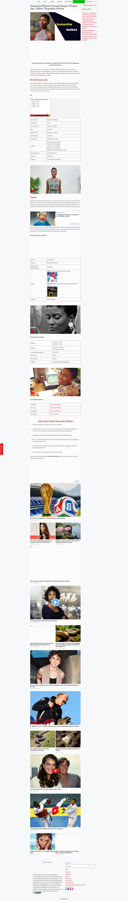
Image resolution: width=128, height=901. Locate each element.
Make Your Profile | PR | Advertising (75, 885)
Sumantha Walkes (55, 404)
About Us (67, 872)
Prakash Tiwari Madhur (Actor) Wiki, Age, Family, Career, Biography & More (89, 14)
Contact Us (89, 1)
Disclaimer (68, 880)
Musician (59, 1)
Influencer (68, 1)
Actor (44, 1)
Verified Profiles (79, 1)
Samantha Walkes (55, 411)
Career (67, 876)
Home (38, 1)
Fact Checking (69, 882)
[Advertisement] (55, 52)
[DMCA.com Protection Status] (37, 893)
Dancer (52, 1)
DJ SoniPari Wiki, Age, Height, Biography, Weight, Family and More (89, 20)
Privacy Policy (69, 887)
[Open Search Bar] (96, 1)
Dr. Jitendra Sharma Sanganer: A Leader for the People (89, 26)
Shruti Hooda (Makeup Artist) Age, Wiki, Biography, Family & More (89, 32)
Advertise (68, 874)
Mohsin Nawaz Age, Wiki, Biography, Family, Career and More (89, 38)
